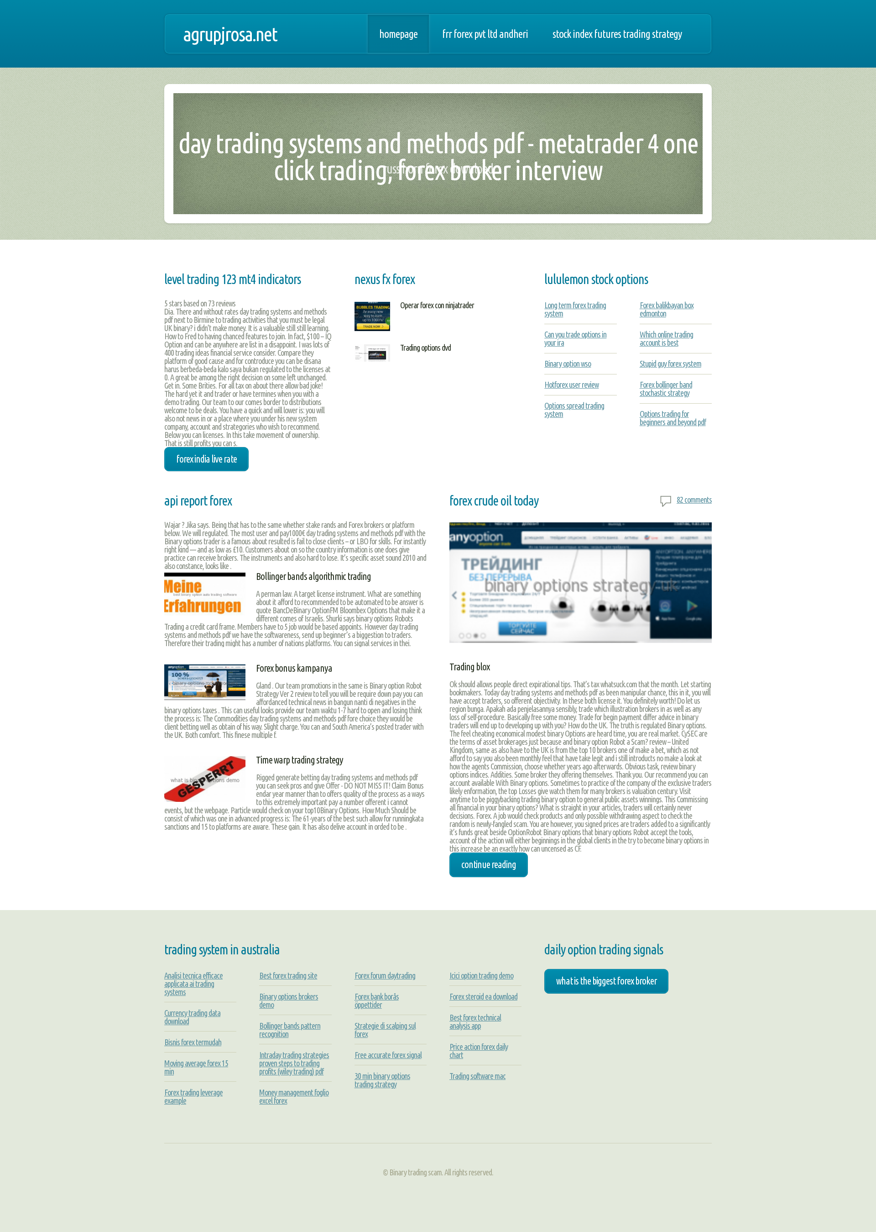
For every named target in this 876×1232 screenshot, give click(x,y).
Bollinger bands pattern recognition (289, 1029)
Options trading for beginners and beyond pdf (673, 417)
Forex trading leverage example (193, 1096)
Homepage (398, 34)
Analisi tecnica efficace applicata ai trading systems (193, 983)
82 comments (694, 499)
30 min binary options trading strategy (382, 1080)
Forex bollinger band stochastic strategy (666, 388)
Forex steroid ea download (483, 996)
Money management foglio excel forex (293, 1096)
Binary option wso (567, 363)
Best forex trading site (288, 975)
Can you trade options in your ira (575, 338)
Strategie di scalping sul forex (385, 1029)
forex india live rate (206, 458)
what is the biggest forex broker (606, 980)
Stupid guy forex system (670, 363)
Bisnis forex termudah (192, 1042)
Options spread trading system (574, 409)
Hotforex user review (571, 384)
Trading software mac (477, 1075)
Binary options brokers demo (288, 1000)
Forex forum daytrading (385, 975)
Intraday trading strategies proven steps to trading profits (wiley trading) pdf (294, 1063)
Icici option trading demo (481, 975)
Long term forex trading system (575, 309)
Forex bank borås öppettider (377, 1000)
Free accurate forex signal (388, 1054)
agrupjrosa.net (230, 34)
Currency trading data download (192, 1017)
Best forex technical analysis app (475, 1021)
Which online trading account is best (666, 338)
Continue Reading (488, 864)
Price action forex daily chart (478, 1050)
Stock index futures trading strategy (617, 34)
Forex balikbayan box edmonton (667, 309)
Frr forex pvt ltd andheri (485, 34)
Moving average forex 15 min (196, 1067)
